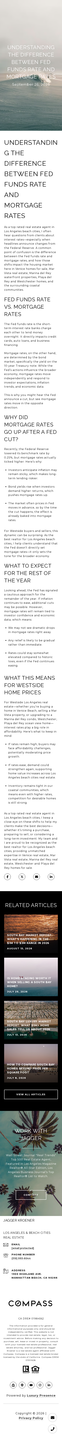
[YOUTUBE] (31, 1385)
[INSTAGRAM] (40, 1385)
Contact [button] (31, 1194)
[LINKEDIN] (49, 1385)
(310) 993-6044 (21, 1258)
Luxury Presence (41, 1395)
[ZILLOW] (13, 1385)
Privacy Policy (31, 1418)
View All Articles (31, 1094)
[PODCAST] (22, 1385)
